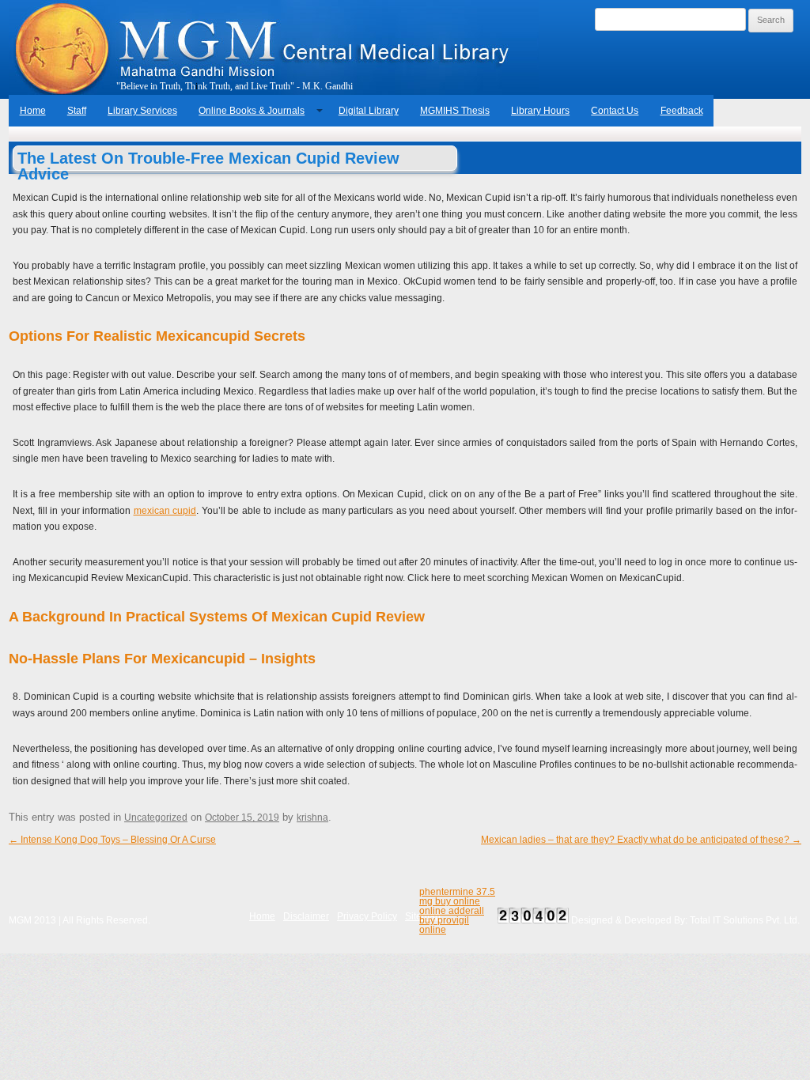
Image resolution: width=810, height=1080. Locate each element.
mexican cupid (165, 510)
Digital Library (369, 110)
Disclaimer (306, 916)
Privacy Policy (367, 916)
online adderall (451, 910)
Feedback (681, 110)
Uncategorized (155, 817)
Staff (76, 110)
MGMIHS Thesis (455, 110)
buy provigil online (444, 925)
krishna (312, 817)
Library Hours (540, 110)
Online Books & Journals (252, 110)
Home (33, 110)
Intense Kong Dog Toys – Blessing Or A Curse (112, 839)
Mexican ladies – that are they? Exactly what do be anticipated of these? (641, 839)
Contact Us (614, 110)
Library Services (142, 110)
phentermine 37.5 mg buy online (457, 896)
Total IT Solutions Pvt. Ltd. (745, 920)
